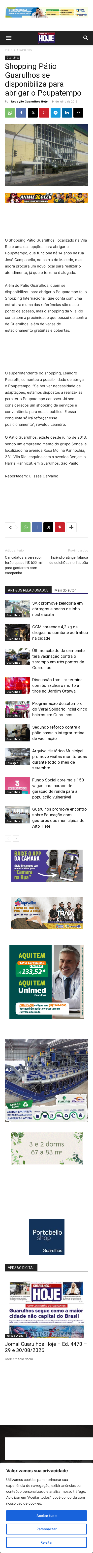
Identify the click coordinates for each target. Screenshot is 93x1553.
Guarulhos (24, 50)
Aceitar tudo (46, 1515)
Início (8, 50)
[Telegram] (56, 113)
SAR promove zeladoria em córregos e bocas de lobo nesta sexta (57, 609)
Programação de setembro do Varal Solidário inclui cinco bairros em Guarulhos (59, 709)
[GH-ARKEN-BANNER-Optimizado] (47, 1163)
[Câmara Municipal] (47, 880)
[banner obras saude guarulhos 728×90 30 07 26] (46, 18)
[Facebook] (21, 113)
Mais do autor (65, 590)
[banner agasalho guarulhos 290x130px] (47, 928)
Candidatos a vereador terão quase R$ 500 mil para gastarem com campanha (23, 565)
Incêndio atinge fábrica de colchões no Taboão (68, 560)
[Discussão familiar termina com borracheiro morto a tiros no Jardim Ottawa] (17, 685)
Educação (12, 763)
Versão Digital (15, 1335)
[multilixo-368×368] (46, 1120)
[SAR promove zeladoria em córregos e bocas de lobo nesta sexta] (17, 608)
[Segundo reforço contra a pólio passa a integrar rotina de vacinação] (17, 732)
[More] (71, 527)
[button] (8, 38)
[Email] (78, 113)
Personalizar (46, 1529)
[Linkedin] (67, 113)
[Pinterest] (44, 113)
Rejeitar (46, 1542)
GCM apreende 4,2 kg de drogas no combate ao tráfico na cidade (60, 632)
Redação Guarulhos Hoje (29, 101)
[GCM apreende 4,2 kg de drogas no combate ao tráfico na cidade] (17, 632)
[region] (46, 1508)
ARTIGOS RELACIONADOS (28, 590)
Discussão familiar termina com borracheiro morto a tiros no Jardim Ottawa (57, 685)
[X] (33, 113)
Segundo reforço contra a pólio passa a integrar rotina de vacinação (58, 733)
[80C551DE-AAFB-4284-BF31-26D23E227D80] (46, 1017)
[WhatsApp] (10, 113)
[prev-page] (8, 839)
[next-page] (16, 839)
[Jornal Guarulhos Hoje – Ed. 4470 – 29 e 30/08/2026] (46, 1308)
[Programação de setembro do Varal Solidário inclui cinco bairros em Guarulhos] (17, 709)
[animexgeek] (46, 201)
